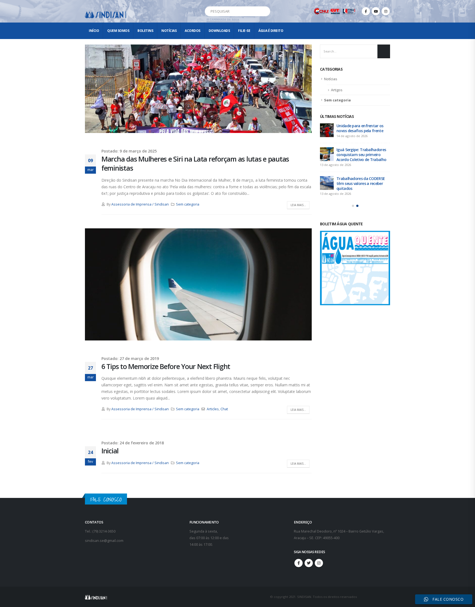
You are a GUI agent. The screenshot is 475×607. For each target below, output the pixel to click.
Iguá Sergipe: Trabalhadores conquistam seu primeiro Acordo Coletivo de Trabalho (361, 154)
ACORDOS (192, 30)
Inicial (109, 450)
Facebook (298, 563)
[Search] (265, 11)
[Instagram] (386, 11)
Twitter (309, 563)
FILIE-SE (244, 30)
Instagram (319, 563)
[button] (353, 205)
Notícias (168, 30)
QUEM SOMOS (118, 30)
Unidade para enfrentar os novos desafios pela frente (359, 128)
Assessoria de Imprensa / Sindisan (140, 204)
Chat (224, 409)
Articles (213, 409)
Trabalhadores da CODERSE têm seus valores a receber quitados (360, 183)
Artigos (337, 89)
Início (94, 30)
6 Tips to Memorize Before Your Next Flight (165, 366)
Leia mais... (298, 205)
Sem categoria (187, 204)
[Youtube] (376, 11)
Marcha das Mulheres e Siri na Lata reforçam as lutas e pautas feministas (195, 163)
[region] (403, 564)
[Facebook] (366, 11)
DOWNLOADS (219, 30)
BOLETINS (145, 30)
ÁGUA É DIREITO (270, 30)
